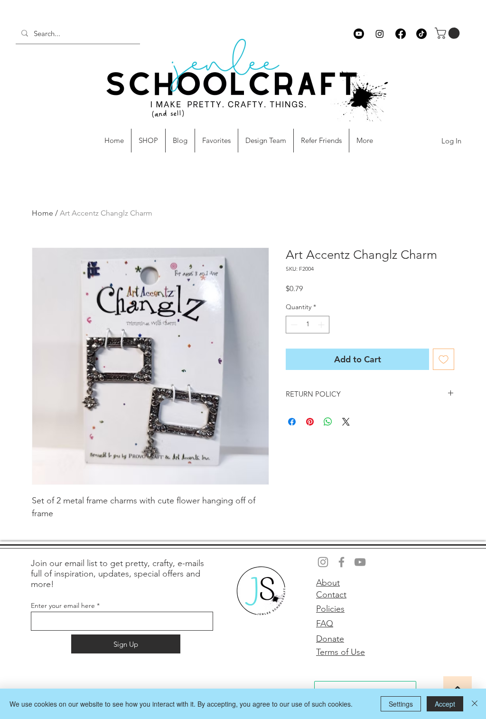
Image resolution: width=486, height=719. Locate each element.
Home (42, 213)
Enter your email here (63, 605)
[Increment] (322, 324)
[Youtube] (359, 33)
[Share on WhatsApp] (328, 421)
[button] (448, 33)
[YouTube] (360, 562)
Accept (445, 704)
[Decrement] (293, 324)
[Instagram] (379, 33)
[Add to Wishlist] (443, 359)
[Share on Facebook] (292, 421)
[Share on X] (346, 421)
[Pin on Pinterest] (310, 421)
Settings (401, 704)
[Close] (474, 703)
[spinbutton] (307, 324)
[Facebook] (400, 33)
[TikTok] (421, 33)
